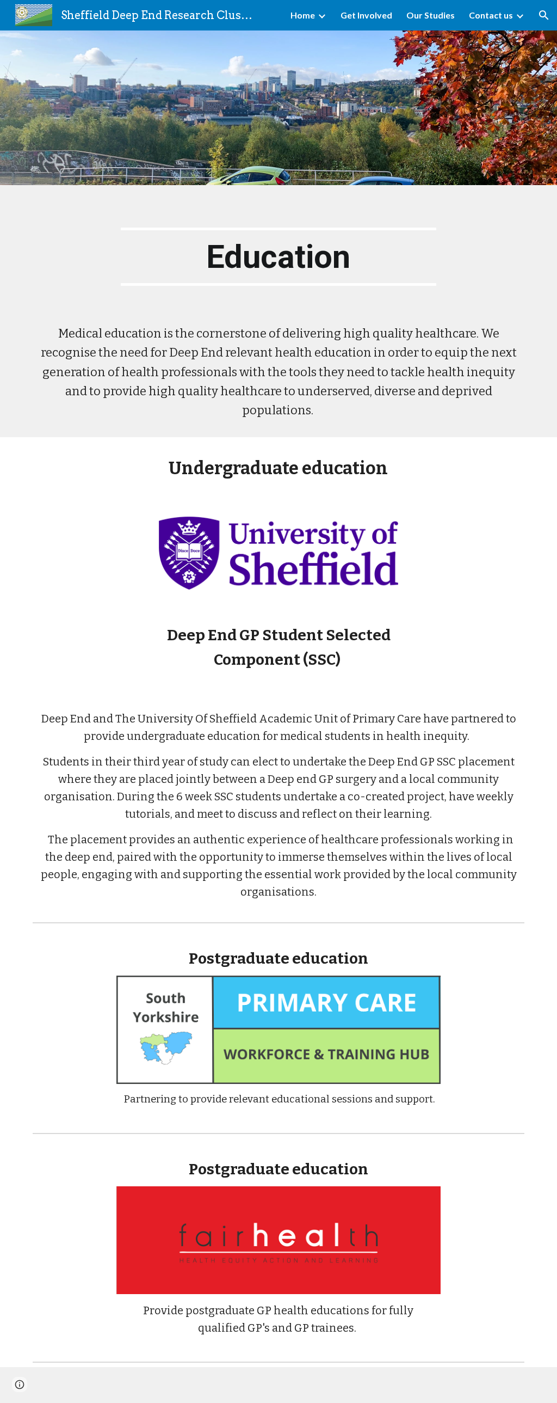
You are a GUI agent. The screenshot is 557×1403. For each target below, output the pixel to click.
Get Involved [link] (366, 15)
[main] (278, 256)
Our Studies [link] (430, 15)
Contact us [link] (491, 15)
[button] (544, 15)
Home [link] (302, 15)
